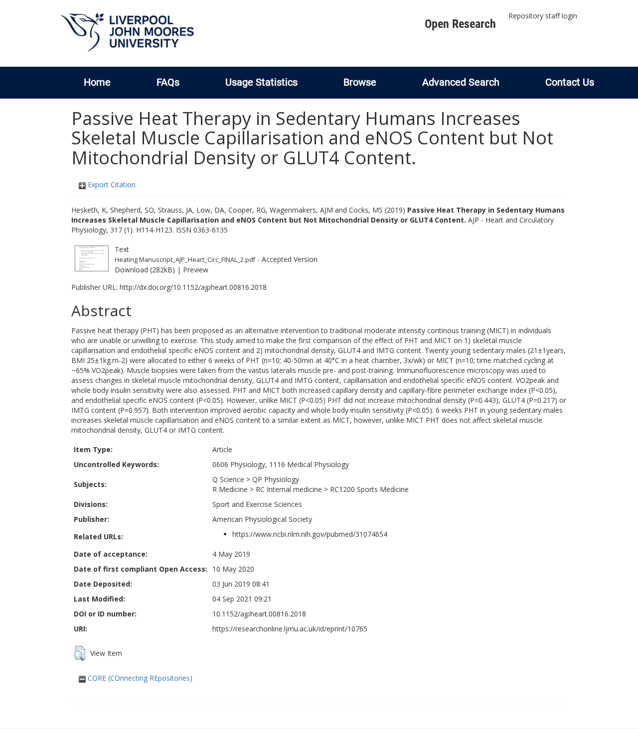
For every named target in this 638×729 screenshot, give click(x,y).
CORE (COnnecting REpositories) (139, 678)
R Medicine (230, 489)
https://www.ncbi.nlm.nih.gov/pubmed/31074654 (309, 534)
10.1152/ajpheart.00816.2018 (259, 613)
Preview (195, 269)
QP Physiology (275, 479)
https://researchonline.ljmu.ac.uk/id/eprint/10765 (289, 628)
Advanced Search (460, 82)
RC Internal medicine (289, 489)
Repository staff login (542, 15)
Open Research (460, 24)
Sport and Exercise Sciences (257, 504)
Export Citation (111, 184)
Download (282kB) (145, 269)
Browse (359, 82)
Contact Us (569, 82)
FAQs (168, 82)
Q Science (228, 479)
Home (97, 82)
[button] (79, 653)
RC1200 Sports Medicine (369, 489)
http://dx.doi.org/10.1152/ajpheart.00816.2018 (193, 287)
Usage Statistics (261, 82)
